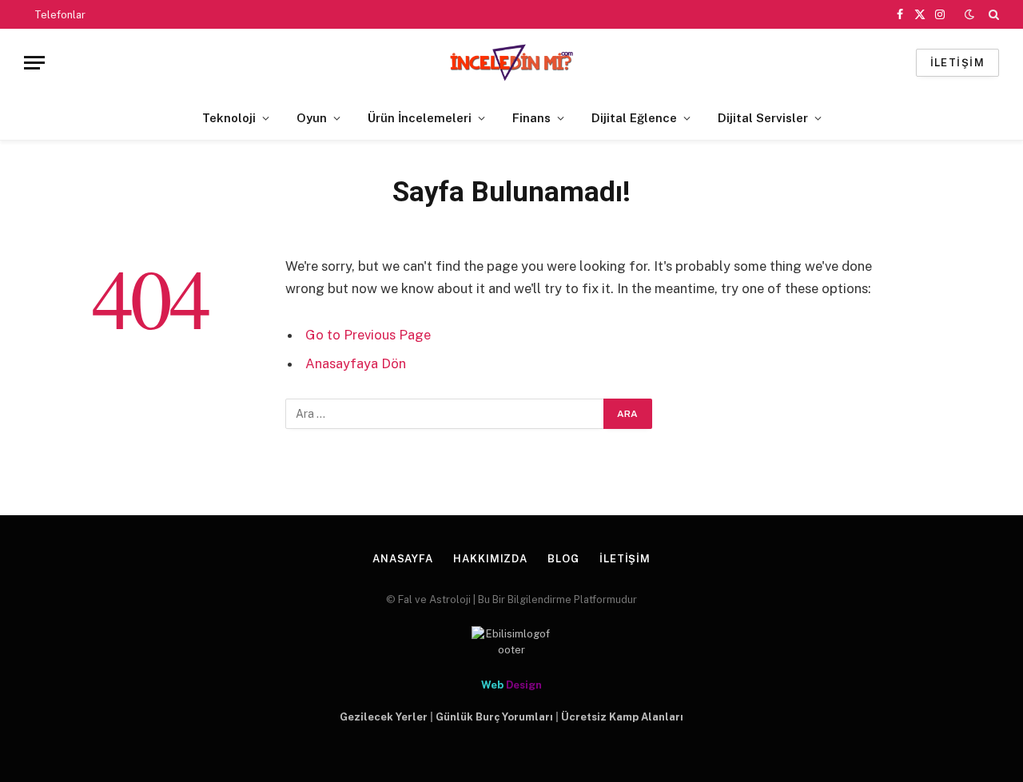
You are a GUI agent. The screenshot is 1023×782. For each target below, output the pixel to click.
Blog (563, 559)
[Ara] (992, 14)
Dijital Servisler (763, 118)
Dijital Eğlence (634, 118)
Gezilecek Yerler (384, 717)
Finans (531, 118)
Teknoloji (229, 118)
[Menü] (34, 63)
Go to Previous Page (368, 335)
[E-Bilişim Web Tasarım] (511, 641)
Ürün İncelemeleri (420, 118)
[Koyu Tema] (969, 14)
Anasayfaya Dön (355, 363)
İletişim (625, 559)
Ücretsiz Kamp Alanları (622, 717)
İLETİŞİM (957, 63)
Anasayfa (402, 559)
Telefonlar (60, 15)
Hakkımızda (490, 559)
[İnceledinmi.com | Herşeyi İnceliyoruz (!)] (512, 63)
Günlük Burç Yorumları (494, 717)
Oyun (312, 118)
